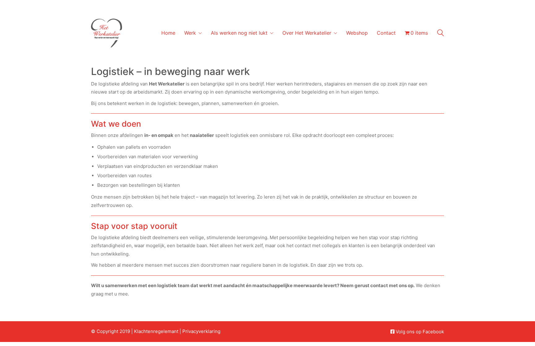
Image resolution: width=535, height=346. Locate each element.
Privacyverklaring (201, 331)
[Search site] (440, 33)
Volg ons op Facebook (420, 332)
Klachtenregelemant (156, 331)
